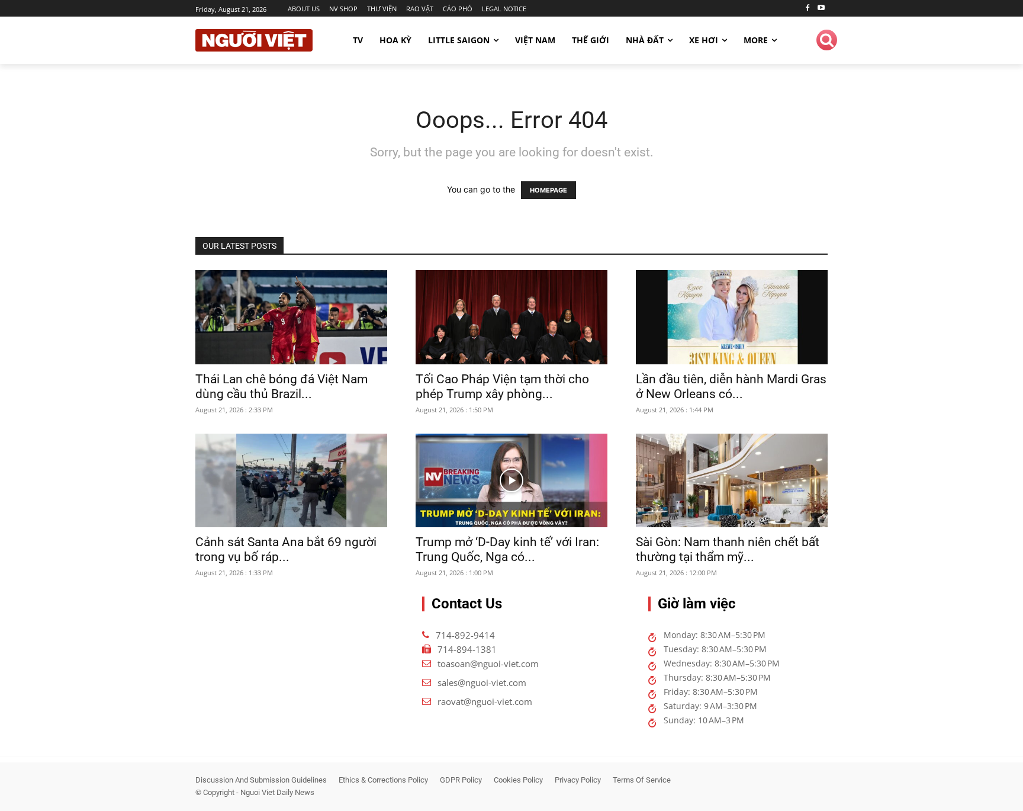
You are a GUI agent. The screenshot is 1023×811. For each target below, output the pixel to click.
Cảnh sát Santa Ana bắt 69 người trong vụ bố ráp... (286, 549)
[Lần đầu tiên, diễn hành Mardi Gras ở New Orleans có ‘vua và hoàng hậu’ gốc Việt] (732, 317)
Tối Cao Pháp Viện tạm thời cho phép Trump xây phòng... (502, 386)
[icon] (826, 42)
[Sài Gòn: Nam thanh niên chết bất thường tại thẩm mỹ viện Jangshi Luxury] (732, 481)
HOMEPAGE (548, 190)
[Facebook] (807, 8)
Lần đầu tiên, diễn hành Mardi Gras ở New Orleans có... (731, 386)
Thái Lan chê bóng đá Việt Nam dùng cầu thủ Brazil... (281, 386)
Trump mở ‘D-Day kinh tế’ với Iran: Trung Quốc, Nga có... (507, 549)
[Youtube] (821, 8)
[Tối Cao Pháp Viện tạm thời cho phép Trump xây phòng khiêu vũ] (511, 317)
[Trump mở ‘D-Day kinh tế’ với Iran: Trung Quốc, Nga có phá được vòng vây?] (511, 481)
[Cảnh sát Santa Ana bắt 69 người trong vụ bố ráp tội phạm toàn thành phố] (291, 481)
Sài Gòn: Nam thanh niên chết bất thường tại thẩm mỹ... (727, 549)
